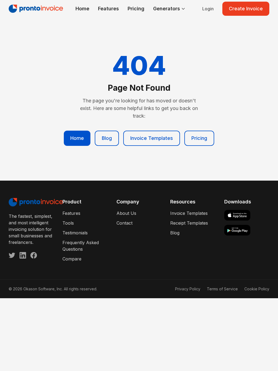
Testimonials (75, 232)
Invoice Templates (151, 138)
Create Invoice (246, 8)
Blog (107, 138)
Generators (166, 8)
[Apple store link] (246, 215)
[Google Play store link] (246, 230)
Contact (124, 223)
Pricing (136, 8)
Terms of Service (222, 289)
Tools (68, 223)
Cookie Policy (256, 289)
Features (108, 8)
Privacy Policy (187, 289)
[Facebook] (33, 255)
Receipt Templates (189, 223)
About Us (126, 213)
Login (208, 8)
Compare (71, 259)
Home (82, 8)
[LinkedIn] (23, 255)
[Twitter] (12, 255)
